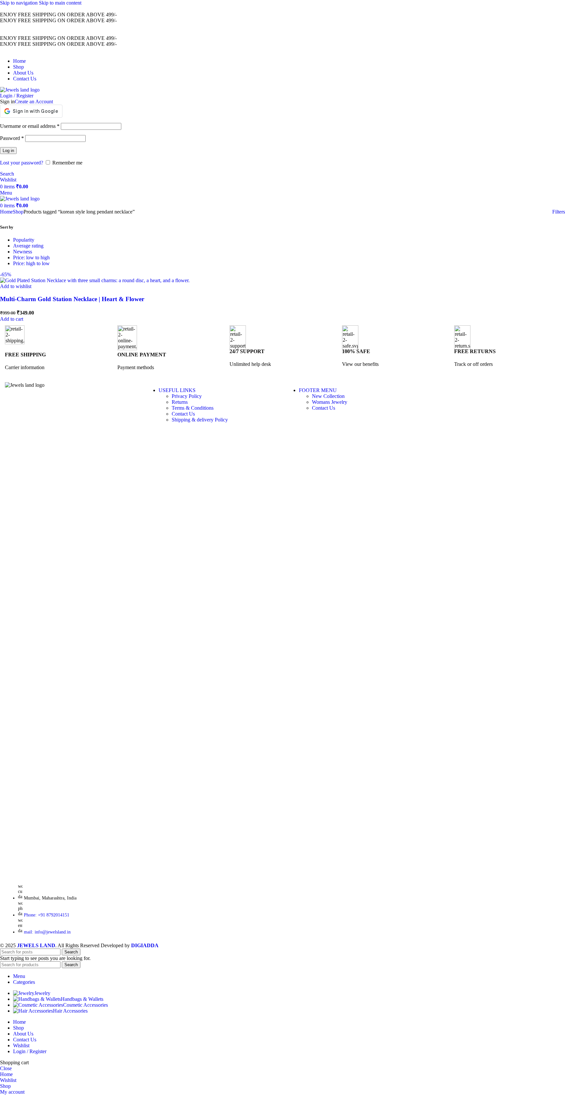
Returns (180, 402)
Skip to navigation (19, 3)
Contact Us (183, 414)
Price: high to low (31, 263)
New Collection (328, 396)
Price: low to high (31, 257)
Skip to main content (60, 3)
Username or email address (30, 126)
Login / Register (29, 1051)
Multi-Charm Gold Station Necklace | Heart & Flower (72, 299)
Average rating (28, 245)
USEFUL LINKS (177, 390)
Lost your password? (21, 162)
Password (12, 138)
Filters (558, 211)
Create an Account (34, 101)
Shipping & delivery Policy (200, 419)
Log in (8, 150)
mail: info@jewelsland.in (47, 932)
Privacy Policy (187, 396)
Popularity (23, 240)
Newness (22, 251)
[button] (11, 319)
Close (6, 1068)
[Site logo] (20, 90)
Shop (18, 211)
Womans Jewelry (329, 402)
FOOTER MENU (318, 390)
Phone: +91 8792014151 (46, 915)
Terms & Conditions (193, 408)
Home (6, 211)
